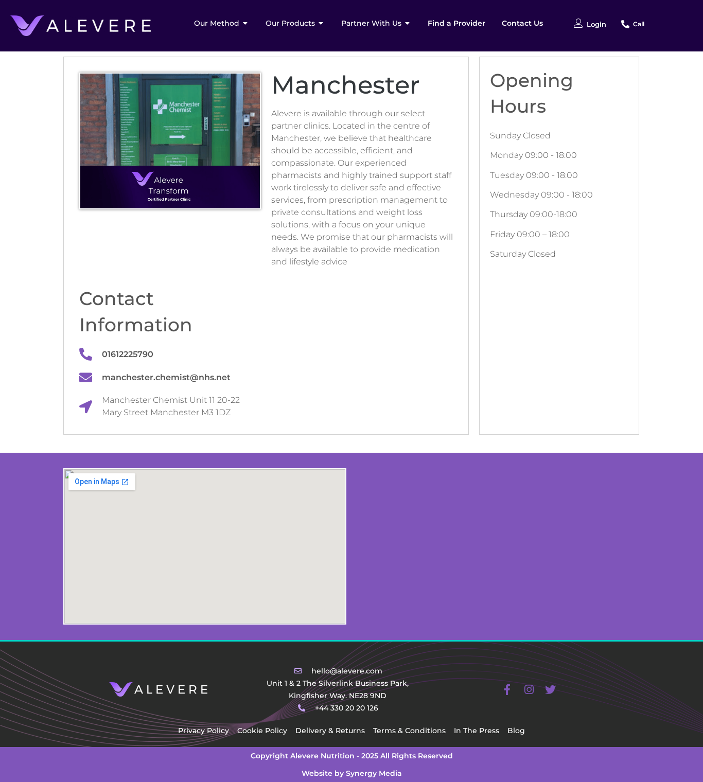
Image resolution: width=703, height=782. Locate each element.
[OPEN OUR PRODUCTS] (321, 23)
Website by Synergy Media (352, 773)
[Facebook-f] (507, 689)
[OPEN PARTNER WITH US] (407, 23)
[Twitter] (550, 689)
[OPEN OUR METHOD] (245, 23)
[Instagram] (529, 689)
